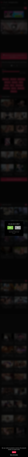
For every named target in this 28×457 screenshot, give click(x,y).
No (18, 227)
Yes (10, 227)
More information (14, 454)
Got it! (14, 452)
